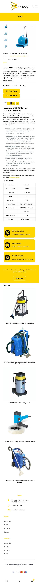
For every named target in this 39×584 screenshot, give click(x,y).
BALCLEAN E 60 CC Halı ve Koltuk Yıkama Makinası (19, 323)
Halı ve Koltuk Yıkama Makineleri (19, 56)
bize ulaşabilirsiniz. (14, 177)
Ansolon (19, 566)
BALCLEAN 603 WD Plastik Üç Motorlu (19, 403)
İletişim (6, 532)
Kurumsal (7, 528)
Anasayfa (7, 521)
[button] (32, 27)
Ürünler (6, 525)
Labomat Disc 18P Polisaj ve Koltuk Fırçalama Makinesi (19, 441)
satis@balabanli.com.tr (18, 510)
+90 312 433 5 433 (17, 506)
